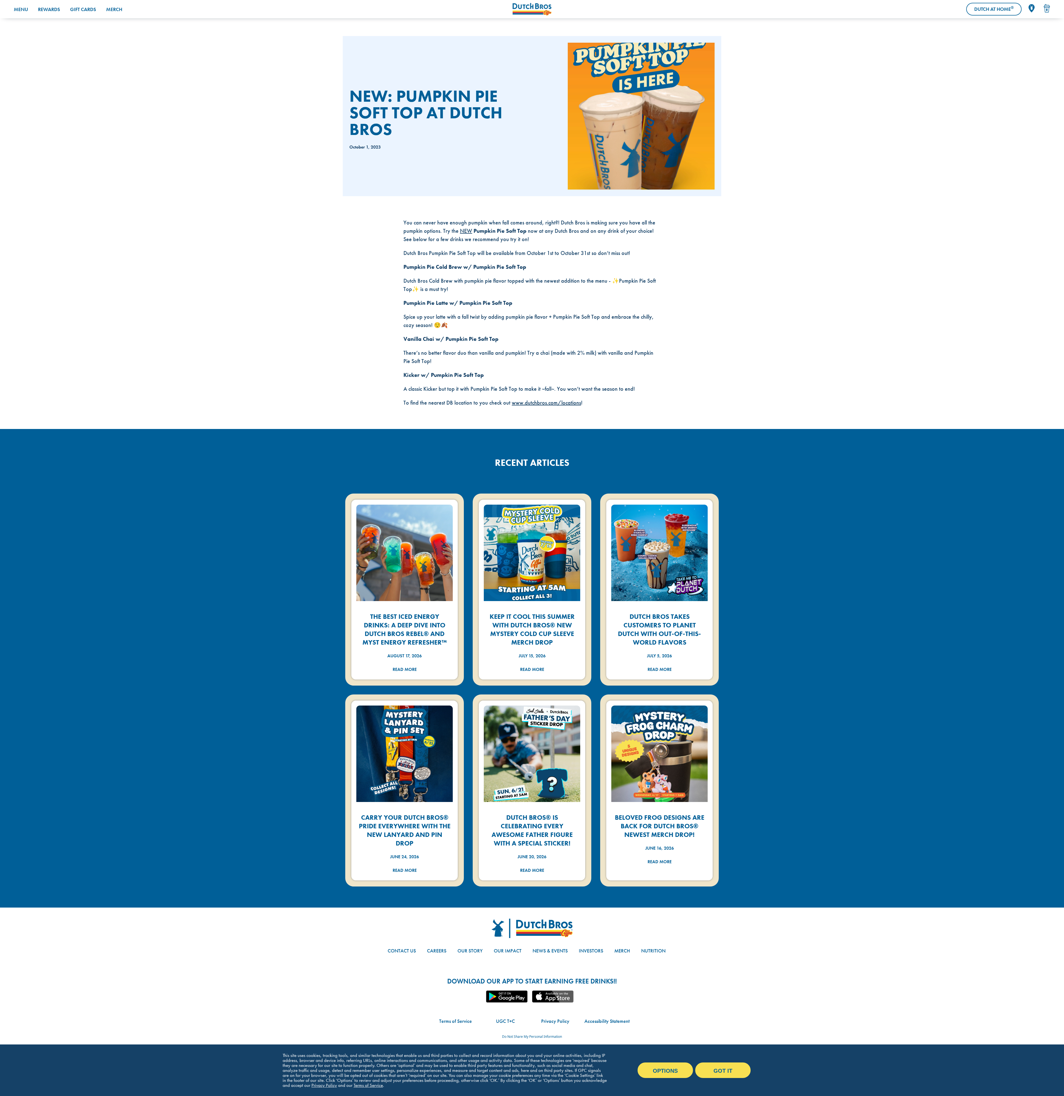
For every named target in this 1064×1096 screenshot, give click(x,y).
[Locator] (1031, 8)
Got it (722, 1071)
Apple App (553, 996)
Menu (21, 9)
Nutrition (653, 950)
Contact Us (402, 950)
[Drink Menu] (1046, 8)
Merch (114, 9)
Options (665, 1071)
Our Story (470, 950)
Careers (436, 950)
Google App (507, 996)
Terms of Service (455, 1021)
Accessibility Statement (607, 1021)
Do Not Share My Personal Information (532, 1036)
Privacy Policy (555, 1021)
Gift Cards (83, 9)
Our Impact (507, 950)
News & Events (550, 950)
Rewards (49, 9)
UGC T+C (505, 1021)
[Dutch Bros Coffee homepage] (532, 9)
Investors (591, 950)
